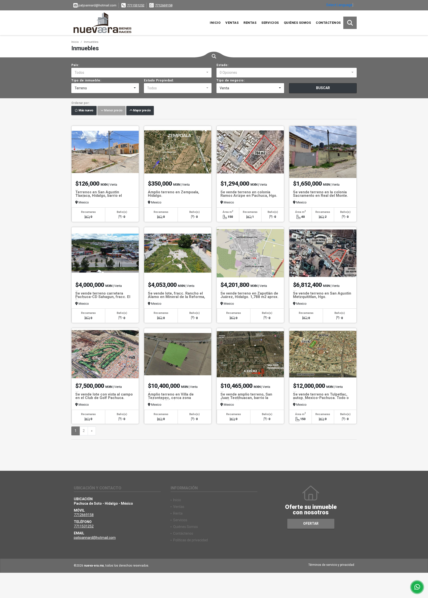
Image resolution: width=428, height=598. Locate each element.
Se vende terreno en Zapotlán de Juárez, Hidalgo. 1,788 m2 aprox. (249, 295)
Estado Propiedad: (159, 80)
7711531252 (135, 5)
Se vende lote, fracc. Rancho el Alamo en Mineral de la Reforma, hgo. (176, 296)
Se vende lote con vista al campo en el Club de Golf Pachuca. (104, 396)
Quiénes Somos (297, 23)
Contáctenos (328, 23)
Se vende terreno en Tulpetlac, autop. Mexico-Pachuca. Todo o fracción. (321, 397)
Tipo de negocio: (230, 80)
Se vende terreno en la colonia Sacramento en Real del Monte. (320, 194)
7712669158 (163, 5)
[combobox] (141, 73)
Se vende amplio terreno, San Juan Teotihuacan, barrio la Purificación (246, 397)
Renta (178, 513)
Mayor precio (141, 110)
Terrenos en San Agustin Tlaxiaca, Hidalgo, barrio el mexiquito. (98, 195)
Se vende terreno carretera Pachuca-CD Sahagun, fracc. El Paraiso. (102, 296)
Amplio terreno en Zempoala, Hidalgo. (173, 194)
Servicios (270, 23)
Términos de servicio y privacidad (331, 565)
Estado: (222, 65)
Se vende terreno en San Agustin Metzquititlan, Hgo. (322, 295)
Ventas (232, 23)
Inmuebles (91, 42)
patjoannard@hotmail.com (95, 538)
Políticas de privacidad (190, 540)
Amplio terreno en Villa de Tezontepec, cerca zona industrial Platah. (171, 397)
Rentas (249, 23)
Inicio (215, 23)
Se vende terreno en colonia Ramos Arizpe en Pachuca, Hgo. (248, 194)
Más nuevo (85, 110)
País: (75, 65)
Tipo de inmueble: (86, 80)
